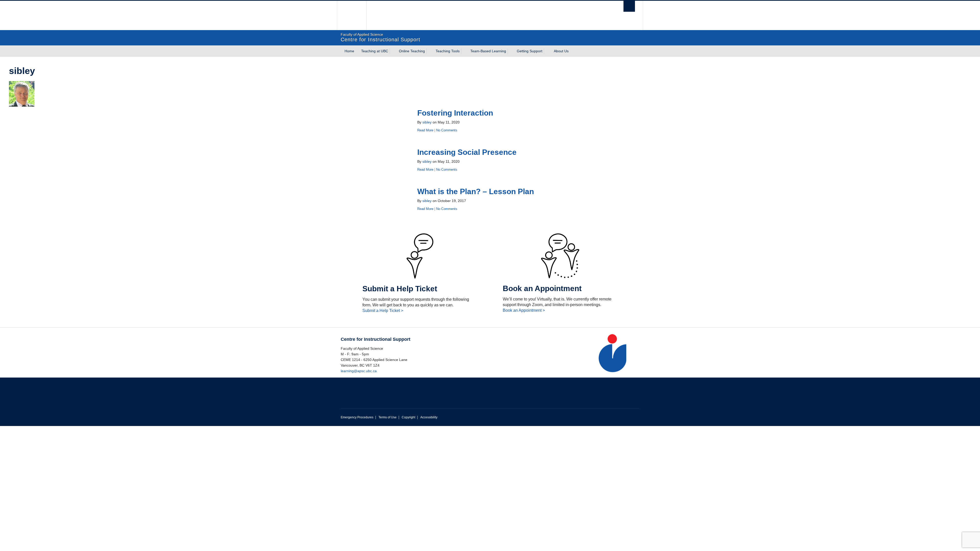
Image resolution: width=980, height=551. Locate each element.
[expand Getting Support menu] (547, 51)
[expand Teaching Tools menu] (464, 51)
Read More (425, 130)
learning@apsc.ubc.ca (359, 371)
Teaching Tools (448, 51)
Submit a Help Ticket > (382, 310)
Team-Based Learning (488, 51)
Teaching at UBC (374, 51)
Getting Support (529, 51)
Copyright (408, 417)
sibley (427, 122)
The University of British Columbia (351, 15)
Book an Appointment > (524, 310)
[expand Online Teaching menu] (429, 51)
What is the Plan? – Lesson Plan (475, 191)
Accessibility (428, 417)
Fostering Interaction (455, 113)
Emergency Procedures (357, 417)
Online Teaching (412, 51)
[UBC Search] (629, 6)
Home (349, 51)
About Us (561, 51)
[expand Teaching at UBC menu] (393, 51)
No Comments (446, 130)
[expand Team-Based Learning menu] (511, 51)
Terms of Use (387, 417)
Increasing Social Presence (467, 152)
